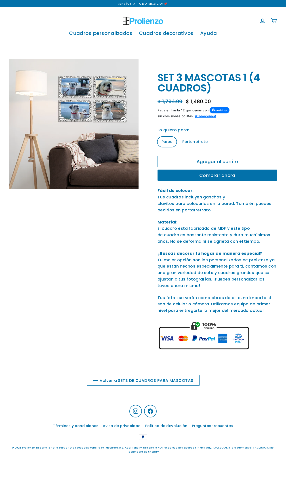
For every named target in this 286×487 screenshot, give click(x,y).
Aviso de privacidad (122, 425)
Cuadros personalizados (100, 33)
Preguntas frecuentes (212, 425)
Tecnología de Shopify (143, 451)
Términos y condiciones (75, 425)
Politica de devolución (166, 425)
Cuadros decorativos (166, 33)
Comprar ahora (217, 175)
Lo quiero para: (173, 130)
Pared (167, 141)
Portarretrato (195, 141)
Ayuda (208, 33)
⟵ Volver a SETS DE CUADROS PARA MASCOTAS (143, 380)
